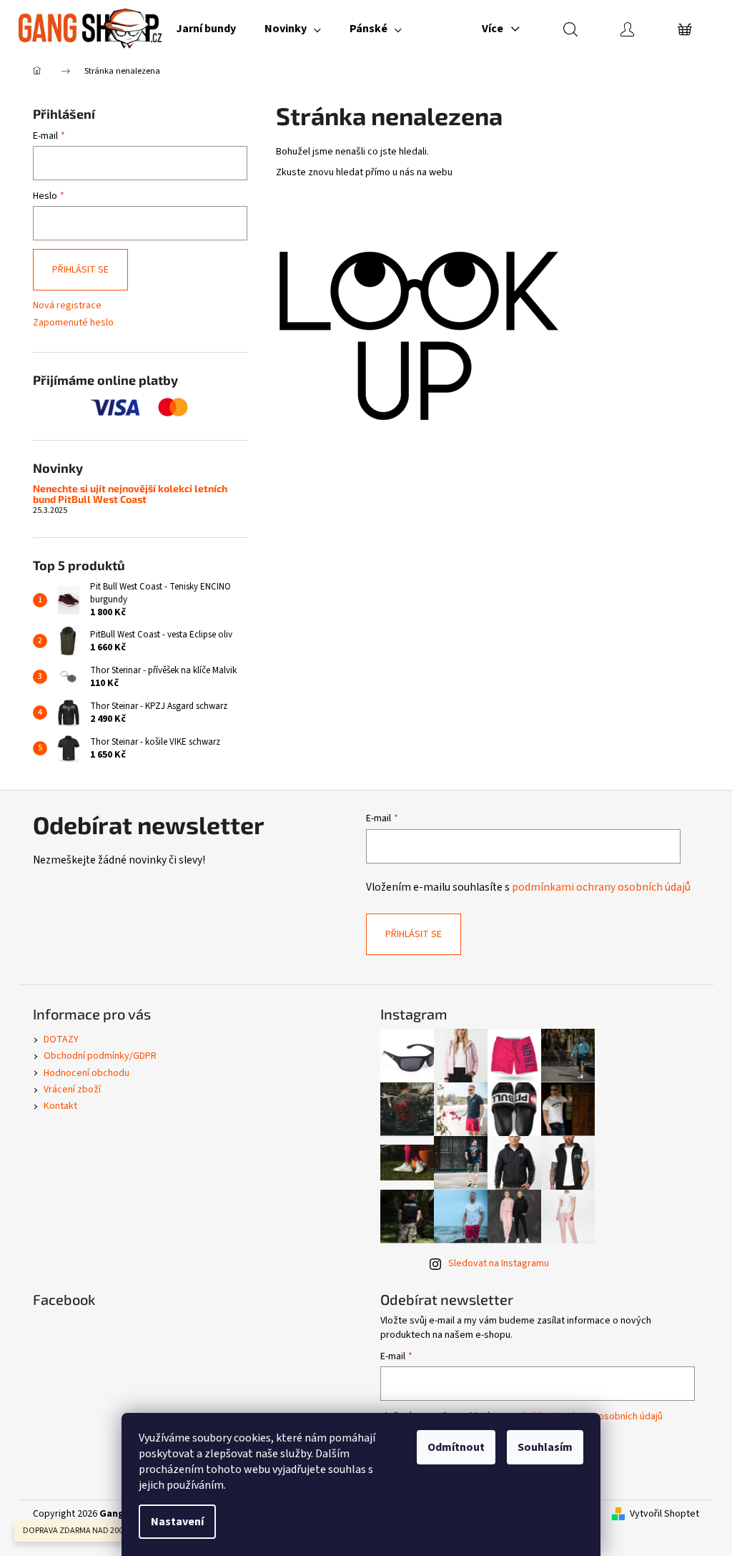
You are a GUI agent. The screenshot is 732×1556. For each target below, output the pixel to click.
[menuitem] (206, 28)
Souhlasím (545, 1447)
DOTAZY (61, 1039)
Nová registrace (67, 306)
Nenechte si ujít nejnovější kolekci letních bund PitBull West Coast (130, 494)
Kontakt (60, 1106)
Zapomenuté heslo (73, 323)
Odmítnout (456, 1447)
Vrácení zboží (72, 1089)
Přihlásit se (80, 270)
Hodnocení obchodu (86, 1073)
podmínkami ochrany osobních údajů (601, 887)
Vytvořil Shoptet (664, 1514)
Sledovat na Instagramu (498, 1263)
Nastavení (177, 1522)
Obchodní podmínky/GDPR (100, 1056)
